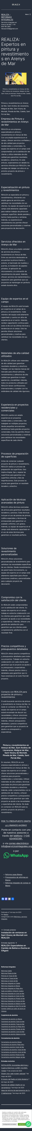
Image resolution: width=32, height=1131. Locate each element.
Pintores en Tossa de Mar (9, 976)
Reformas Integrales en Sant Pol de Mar (13, 1006)
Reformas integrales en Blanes (10, 986)
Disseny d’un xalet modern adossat (13, 1073)
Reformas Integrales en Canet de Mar (12, 996)
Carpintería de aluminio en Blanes (11, 1019)
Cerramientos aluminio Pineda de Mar (12, 1055)
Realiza (6, 914)
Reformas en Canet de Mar (9, 981)
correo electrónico (18, 843)
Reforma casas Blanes (13, 875)
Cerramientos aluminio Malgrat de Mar (13, 1057)
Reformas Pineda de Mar (8, 973)
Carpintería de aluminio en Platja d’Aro (13, 1026)
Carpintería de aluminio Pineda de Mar (13, 1029)
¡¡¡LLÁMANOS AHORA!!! (16, 825)
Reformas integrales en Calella (10, 983)
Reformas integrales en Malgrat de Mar (13, 1003)
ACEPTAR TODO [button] (23, 1124)
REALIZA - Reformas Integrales (7, 17)
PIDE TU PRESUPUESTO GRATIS (16, 821)
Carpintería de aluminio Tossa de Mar (12, 1024)
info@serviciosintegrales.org (16, 846)
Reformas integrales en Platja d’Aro (12, 988)
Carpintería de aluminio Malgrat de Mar (13, 1034)
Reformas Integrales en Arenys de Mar (13, 1001)
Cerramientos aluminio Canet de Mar (12, 1047)
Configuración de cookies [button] (9, 1124)
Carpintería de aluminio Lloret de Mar (12, 1031)
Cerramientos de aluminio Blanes (11, 1042)
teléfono (18, 835)
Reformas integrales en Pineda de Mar (13, 998)
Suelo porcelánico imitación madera (12, 991)
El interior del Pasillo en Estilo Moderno (14, 1079)
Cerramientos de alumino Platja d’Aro (12, 1044)
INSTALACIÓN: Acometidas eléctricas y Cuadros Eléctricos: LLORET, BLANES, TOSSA (14, 1068)
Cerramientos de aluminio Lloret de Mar (13, 1052)
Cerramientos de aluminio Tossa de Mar (13, 1049)
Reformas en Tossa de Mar (9, 978)
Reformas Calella (6, 971)
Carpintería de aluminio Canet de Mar (12, 1021)
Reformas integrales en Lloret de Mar (12, 993)
